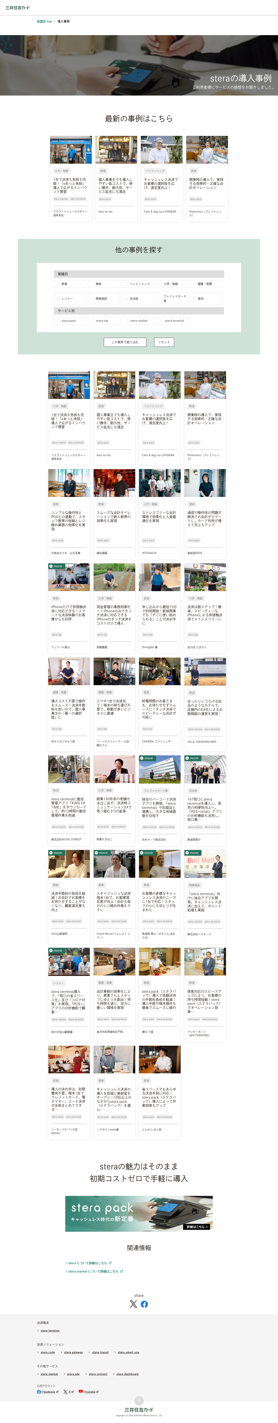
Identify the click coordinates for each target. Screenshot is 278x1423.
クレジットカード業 (175, 298)
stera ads (73, 1374)
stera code (48, 1352)
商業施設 (101, 298)
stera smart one (128, 1352)
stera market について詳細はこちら (93, 1271)
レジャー (67, 298)
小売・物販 (171, 283)
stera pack (69, 320)
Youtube (89, 1391)
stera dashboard (127, 1374)
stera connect (98, 1374)
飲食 (64, 283)
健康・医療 (205, 283)
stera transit (100, 1352)
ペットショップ (140, 283)
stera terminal (174, 320)
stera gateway (73, 1352)
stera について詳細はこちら (87, 1263)
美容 (98, 283)
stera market (139, 320)
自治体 (134, 298)
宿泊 (200, 298)
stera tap (102, 320)
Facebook (48, 1391)
